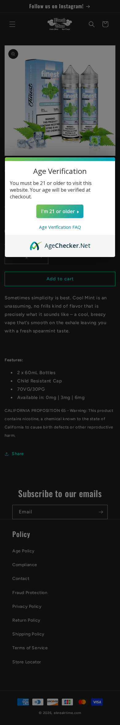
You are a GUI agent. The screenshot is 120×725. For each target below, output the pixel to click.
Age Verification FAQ (60, 227)
